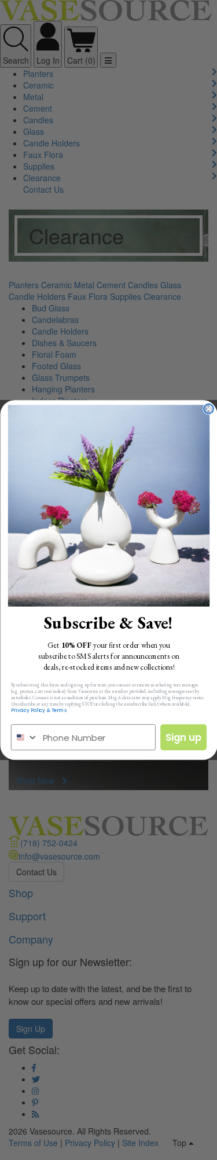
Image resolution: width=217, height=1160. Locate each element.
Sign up (183, 737)
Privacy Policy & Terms (38, 710)
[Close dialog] (209, 409)
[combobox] (24, 737)
